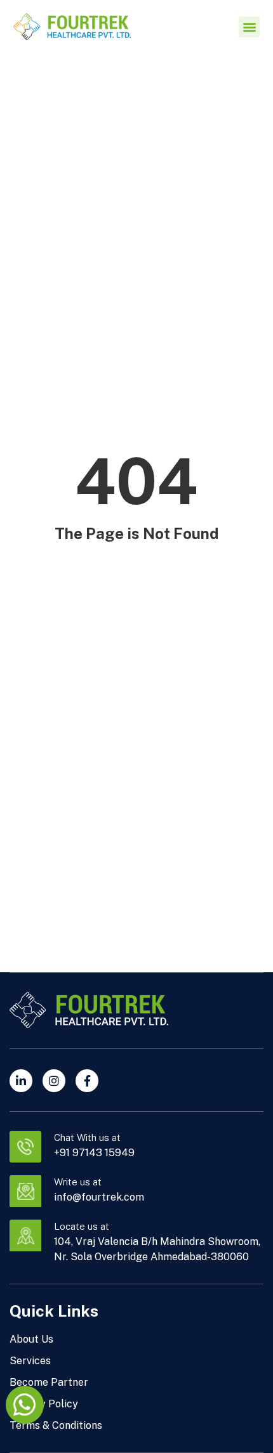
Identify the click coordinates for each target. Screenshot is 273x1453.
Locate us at (81, 1226)
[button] (249, 26)
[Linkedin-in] (21, 1080)
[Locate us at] (25, 1235)
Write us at (78, 1181)
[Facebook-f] (87, 1080)
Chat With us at (87, 1137)
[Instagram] (54, 1080)
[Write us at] (25, 1191)
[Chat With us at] (25, 1147)
